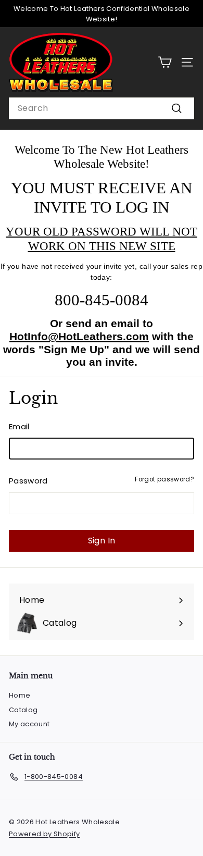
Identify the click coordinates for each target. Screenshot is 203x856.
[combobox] (101, 108)
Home (19, 695)
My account (29, 724)
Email (19, 426)
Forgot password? (164, 479)
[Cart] (165, 62)
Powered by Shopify (44, 834)
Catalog (23, 710)
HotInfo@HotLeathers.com (79, 336)
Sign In (102, 541)
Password (28, 480)
